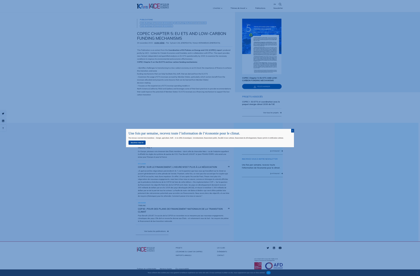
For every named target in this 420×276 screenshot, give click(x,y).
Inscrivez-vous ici (137, 143)
